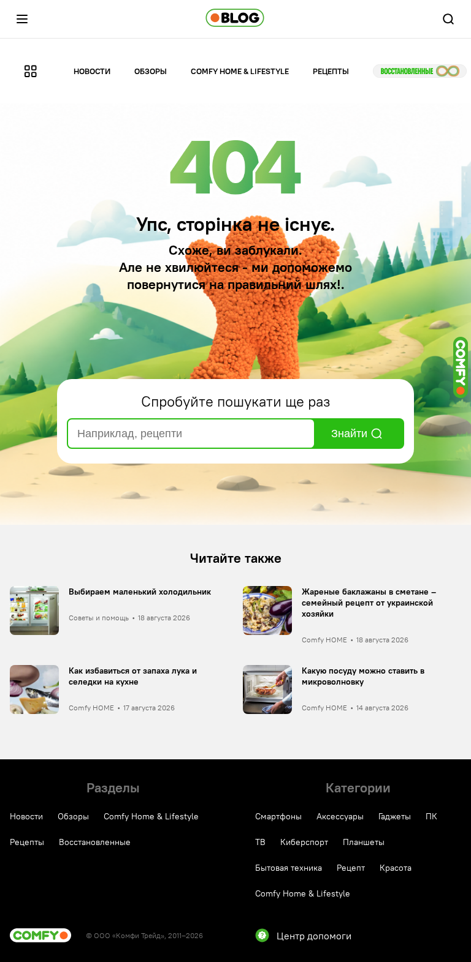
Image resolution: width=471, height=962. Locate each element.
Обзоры (150, 71)
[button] (22, 19)
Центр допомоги (314, 936)
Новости (92, 71)
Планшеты (364, 841)
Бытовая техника (288, 867)
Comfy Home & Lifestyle (240, 71)
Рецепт (351, 867)
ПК (431, 816)
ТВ (260, 841)
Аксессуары (340, 816)
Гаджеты (394, 816)
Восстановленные (420, 71)
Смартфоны (278, 816)
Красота (396, 867)
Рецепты (331, 71)
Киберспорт (304, 841)
